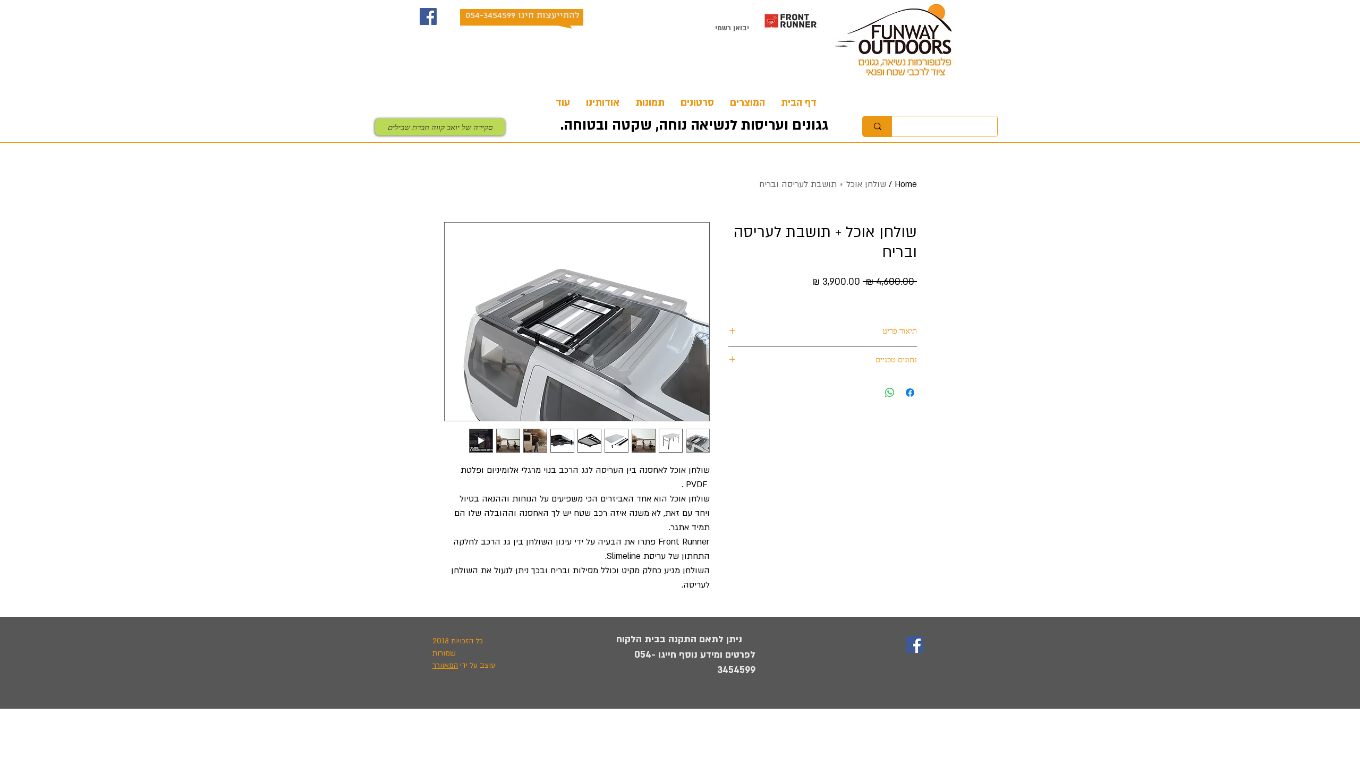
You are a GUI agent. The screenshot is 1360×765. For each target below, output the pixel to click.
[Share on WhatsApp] (889, 392)
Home (906, 184)
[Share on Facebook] (910, 392)
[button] (747, 103)
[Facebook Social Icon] (428, 16)
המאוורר (445, 665)
